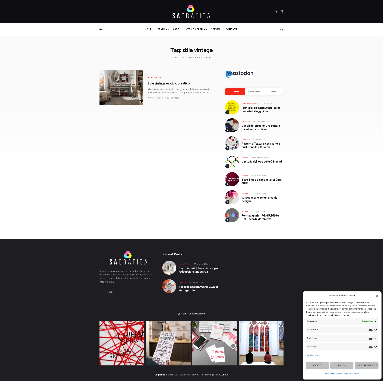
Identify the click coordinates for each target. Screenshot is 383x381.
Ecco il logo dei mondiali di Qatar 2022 (262, 181)
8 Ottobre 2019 (259, 175)
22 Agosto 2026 (196, 282)
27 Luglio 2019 (266, 103)
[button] (377, 295)
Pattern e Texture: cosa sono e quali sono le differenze (261, 145)
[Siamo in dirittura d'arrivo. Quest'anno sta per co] (214, 343)
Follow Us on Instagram (193, 313)
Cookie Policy (329, 374)
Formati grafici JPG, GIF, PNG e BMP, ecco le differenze (260, 217)
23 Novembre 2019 (261, 121)
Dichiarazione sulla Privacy (347, 374)
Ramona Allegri (172, 98)
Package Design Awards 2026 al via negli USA (198, 288)
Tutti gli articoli (187, 58)
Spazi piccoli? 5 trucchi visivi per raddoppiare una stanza (198, 270)
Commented (254, 91)
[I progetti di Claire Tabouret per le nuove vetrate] (261, 343)
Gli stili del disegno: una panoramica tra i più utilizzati (261, 127)
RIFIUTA (342, 365)
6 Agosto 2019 (259, 139)
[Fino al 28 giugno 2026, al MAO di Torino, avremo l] (121, 343)
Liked (273, 91)
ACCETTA (317, 365)
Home (174, 58)
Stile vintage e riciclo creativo (169, 83)
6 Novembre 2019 (260, 157)
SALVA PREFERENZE (366, 365)
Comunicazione (249, 103)
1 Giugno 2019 (258, 211)
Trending (234, 91)
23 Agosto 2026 (201, 264)
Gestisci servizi (313, 355)
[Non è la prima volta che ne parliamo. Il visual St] (168, 343)
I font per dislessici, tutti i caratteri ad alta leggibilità (261, 109)
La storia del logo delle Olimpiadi (262, 162)
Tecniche (246, 121)
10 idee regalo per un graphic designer (259, 199)
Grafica (245, 157)
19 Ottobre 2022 (155, 98)
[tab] (235, 91)
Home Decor (155, 78)
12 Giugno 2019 (259, 193)
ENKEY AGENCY (220, 374)
